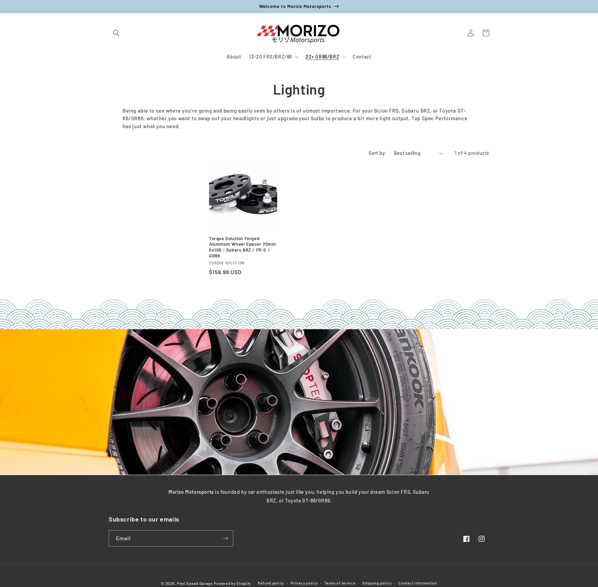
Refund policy (271, 583)
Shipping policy (377, 583)
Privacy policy (304, 583)
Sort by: (378, 153)
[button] (116, 33)
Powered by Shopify (232, 583)
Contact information (417, 583)
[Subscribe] (225, 538)
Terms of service (339, 583)
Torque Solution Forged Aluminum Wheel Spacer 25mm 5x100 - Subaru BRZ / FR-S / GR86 (242, 247)
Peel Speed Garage (195, 583)
